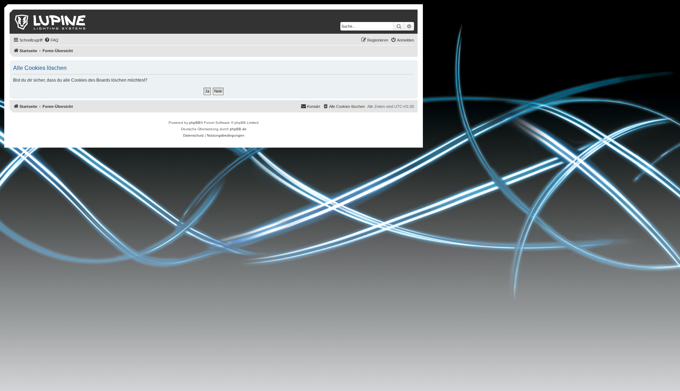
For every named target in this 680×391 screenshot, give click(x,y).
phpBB (194, 123)
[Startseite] (50, 21)
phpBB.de (238, 129)
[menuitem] (51, 40)
